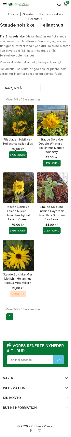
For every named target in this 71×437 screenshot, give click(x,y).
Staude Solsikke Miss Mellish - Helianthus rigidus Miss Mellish (18, 278)
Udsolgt (17, 293)
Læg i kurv (18, 154)
